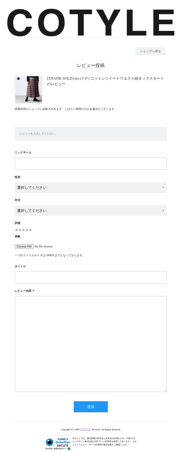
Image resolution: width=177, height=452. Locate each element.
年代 (17, 200)
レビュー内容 (23, 290)
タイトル (20, 266)
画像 (17, 236)
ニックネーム (23, 152)
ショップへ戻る (150, 51)
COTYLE (85, 429)
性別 (17, 177)
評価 (17, 223)
